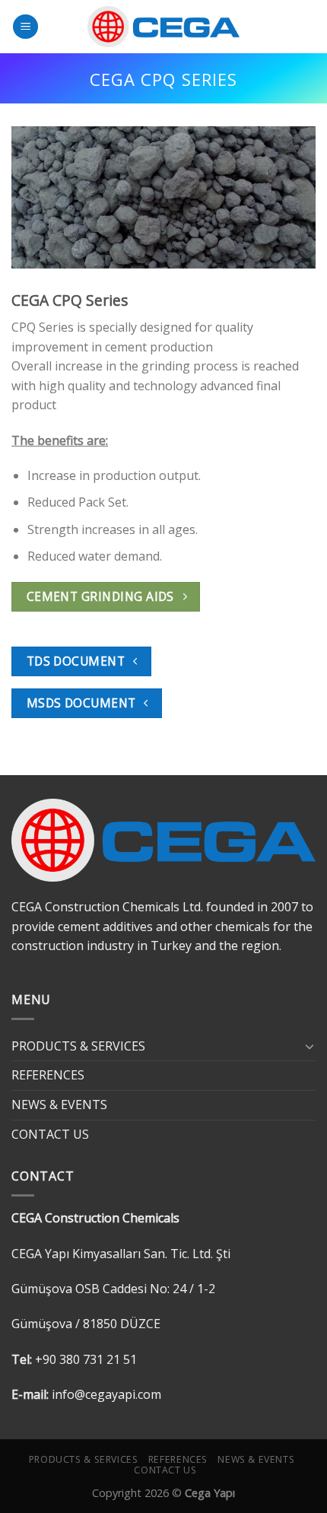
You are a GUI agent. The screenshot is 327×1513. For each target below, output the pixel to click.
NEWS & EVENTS (59, 1104)
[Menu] (25, 27)
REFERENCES (47, 1074)
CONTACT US (50, 1134)
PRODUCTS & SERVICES (78, 1046)
